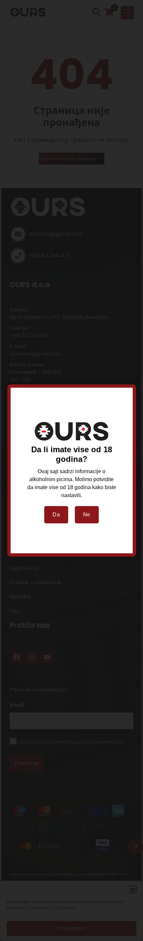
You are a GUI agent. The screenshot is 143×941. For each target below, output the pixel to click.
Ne (86, 514)
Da (56, 514)
